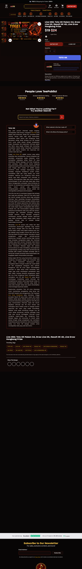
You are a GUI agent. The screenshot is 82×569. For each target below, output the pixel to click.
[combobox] (33, 6)
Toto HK (33, 132)
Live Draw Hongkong (15, 295)
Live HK (17, 224)
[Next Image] (39, 40)
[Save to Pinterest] (23, 364)
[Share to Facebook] (14, 364)
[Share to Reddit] (27, 364)
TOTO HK (63, 57)
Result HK (28, 277)
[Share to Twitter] (9, 364)
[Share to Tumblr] (32, 364)
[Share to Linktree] (18, 364)
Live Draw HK (17, 154)
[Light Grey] (46, 36)
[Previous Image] (10, 40)
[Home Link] (12, 6)
